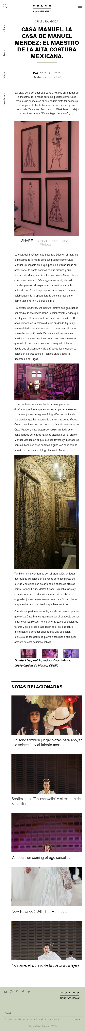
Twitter (54, 241)
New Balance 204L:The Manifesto (39, 911)
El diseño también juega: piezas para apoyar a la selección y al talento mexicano (46, 742)
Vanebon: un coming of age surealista (41, 857)
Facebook (42, 241)
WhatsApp (45, 244)
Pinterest (65, 241)
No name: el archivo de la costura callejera (45, 965)
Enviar (77, 1019)
